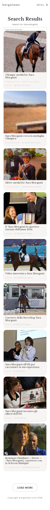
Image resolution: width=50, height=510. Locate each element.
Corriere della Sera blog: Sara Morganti (23, 319)
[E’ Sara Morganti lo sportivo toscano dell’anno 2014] (25, 208)
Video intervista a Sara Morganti (24, 273)
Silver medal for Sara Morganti (24, 182)
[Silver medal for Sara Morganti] (25, 164)
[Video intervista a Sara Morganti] (25, 255)
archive (8, 143)
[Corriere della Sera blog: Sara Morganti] (25, 299)
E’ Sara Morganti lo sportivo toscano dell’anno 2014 (22, 228)
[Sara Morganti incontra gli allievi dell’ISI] (25, 393)
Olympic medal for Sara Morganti (19, 76)
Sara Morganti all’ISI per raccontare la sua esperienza (22, 365)
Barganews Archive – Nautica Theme (19, 82)
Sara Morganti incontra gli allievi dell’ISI (21, 412)
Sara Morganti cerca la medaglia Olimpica (24, 137)
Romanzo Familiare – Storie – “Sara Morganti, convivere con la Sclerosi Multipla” (23, 461)
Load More (25, 487)
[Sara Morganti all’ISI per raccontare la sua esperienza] (25, 346)
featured (8, 85)
